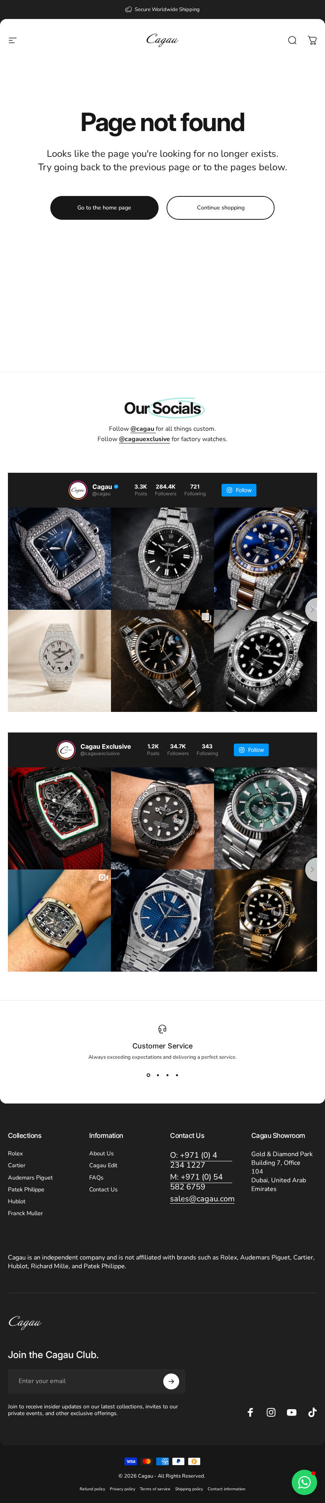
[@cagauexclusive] (66, 750)
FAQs (96, 1177)
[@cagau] (78, 490)
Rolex (15, 1153)
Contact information (226, 1489)
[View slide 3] (167, 1075)
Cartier (16, 1165)
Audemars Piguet (30, 1177)
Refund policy (92, 1489)
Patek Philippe (26, 1189)
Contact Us (103, 1189)
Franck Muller (25, 1213)
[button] (304, 1482)
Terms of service (155, 1489)
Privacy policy (122, 1489)
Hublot (16, 1201)
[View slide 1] (148, 1075)
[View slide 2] (157, 1075)
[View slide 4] (177, 1075)
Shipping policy (189, 1489)
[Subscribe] (171, 1381)
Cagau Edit (103, 1165)
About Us (101, 1153)
